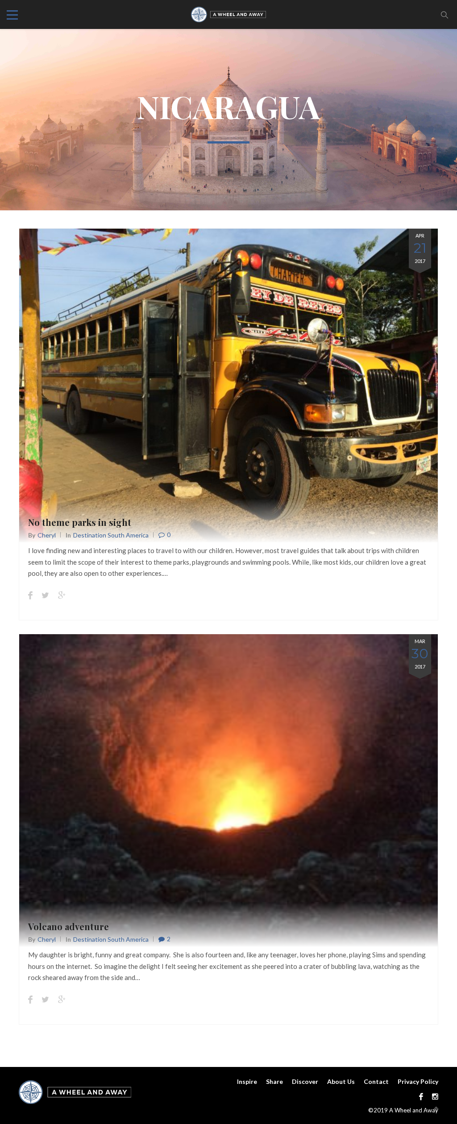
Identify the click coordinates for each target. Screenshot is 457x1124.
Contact (376, 1081)
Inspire (247, 1081)
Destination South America (111, 535)
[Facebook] (421, 1096)
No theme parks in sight (79, 522)
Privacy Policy (418, 1081)
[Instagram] (433, 1096)
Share (274, 1081)
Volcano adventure (68, 926)
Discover (305, 1081)
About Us (341, 1081)
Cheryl (46, 535)
